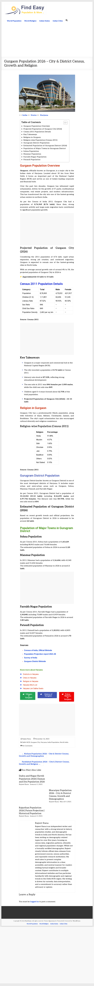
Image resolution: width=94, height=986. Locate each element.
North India (64, 742)
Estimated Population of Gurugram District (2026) (45, 146)
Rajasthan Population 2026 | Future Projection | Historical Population (31, 811)
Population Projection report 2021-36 (40, 654)
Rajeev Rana (26, 739)
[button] (64, 123)
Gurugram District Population (36, 143)
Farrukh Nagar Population (34, 157)
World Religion (30, 21)
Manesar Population (32, 154)
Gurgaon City (35, 742)
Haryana (44, 742)
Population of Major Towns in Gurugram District (44, 148)
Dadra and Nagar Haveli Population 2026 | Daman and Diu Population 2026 (32, 779)
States (33, 115)
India (25, 115)
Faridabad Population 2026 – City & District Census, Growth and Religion (44, 763)
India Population (53, 742)
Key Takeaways (30, 134)
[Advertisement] (47, 40)
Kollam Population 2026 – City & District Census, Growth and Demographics (44, 755)
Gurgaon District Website (35, 661)
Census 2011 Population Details (37, 132)
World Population (14, 21)
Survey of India (30, 658)
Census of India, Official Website (38, 650)
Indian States (44, 21)
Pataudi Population (31, 160)
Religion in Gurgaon (32, 137)
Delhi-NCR (26, 742)
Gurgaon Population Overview (36, 126)
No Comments (27, 746)
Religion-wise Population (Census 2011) (40, 140)
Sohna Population (31, 151)
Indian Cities (58, 21)
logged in (34, 902)
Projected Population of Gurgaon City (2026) (42, 129)
